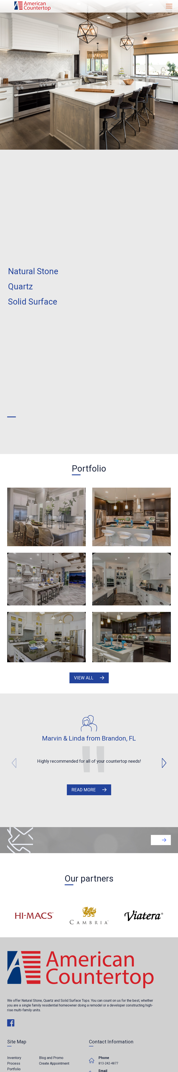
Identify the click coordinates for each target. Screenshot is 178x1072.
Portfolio (14, 1069)
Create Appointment (54, 1063)
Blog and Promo (51, 1058)
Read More (83, 789)
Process (13, 1063)
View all (83, 677)
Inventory (14, 1058)
